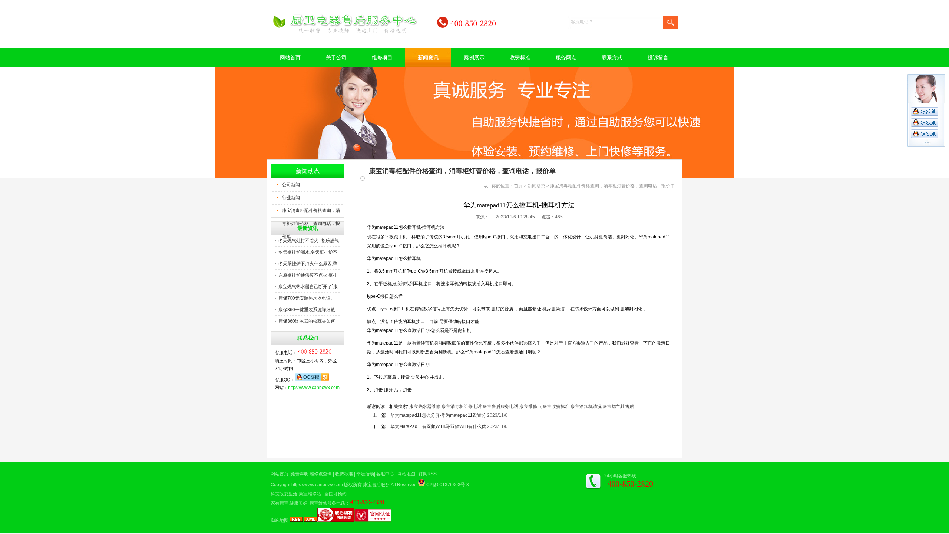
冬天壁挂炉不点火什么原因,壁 (307, 263)
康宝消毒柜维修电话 (462, 406)
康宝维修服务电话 (327, 503)
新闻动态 (536, 185)
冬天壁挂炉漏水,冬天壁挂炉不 (307, 252)
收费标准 (520, 57)
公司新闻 (291, 184)
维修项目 (382, 57)
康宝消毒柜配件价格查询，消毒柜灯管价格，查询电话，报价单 (311, 213)
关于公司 (336, 57)
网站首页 (290, 57)
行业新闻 (291, 197)
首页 (518, 185)
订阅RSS (428, 474)
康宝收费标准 (556, 406)
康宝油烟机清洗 (586, 406)
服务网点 (566, 57)
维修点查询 (321, 474)
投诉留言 (658, 57)
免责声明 (299, 474)
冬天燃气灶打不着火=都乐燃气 (308, 240)
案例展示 (474, 57)
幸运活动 (365, 474)
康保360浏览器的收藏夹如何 (306, 321)
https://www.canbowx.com (314, 387)
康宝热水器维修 (424, 406)
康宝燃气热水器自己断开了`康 (308, 286)
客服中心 (385, 474)
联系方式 (612, 57)
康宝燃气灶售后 (618, 406)
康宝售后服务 (376, 484)
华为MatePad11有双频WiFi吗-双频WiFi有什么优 (438, 426)
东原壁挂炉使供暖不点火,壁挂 (307, 275)
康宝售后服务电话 (500, 406)
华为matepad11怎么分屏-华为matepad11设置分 (438, 415)
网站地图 (406, 474)
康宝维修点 (530, 406)
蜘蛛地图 (279, 520)
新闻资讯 (428, 57)
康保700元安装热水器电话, (305, 298)
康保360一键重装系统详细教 (306, 309)
